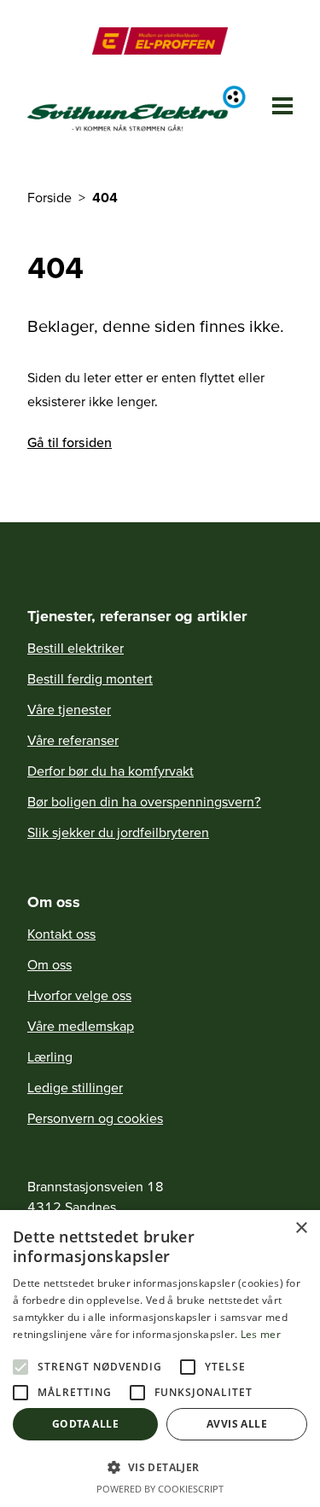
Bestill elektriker (75, 647)
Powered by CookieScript (160, 1488)
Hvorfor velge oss (79, 995)
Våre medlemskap (80, 1025)
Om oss (49, 964)
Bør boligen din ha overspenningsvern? (144, 801)
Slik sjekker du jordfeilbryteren (118, 832)
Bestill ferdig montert (90, 678)
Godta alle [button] (85, 1424)
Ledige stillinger (75, 1087)
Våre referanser (73, 740)
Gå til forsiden (69, 442)
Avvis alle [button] (237, 1424)
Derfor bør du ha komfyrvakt (110, 770)
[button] (160, 1466)
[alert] (160, 1358)
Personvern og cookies (95, 1118)
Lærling (50, 1056)
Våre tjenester (69, 709)
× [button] (300, 1228)
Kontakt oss (61, 933)
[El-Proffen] (160, 41)
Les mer (261, 1334)
